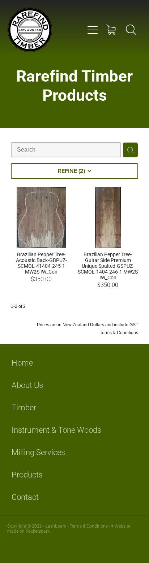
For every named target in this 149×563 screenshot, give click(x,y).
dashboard (56, 526)
